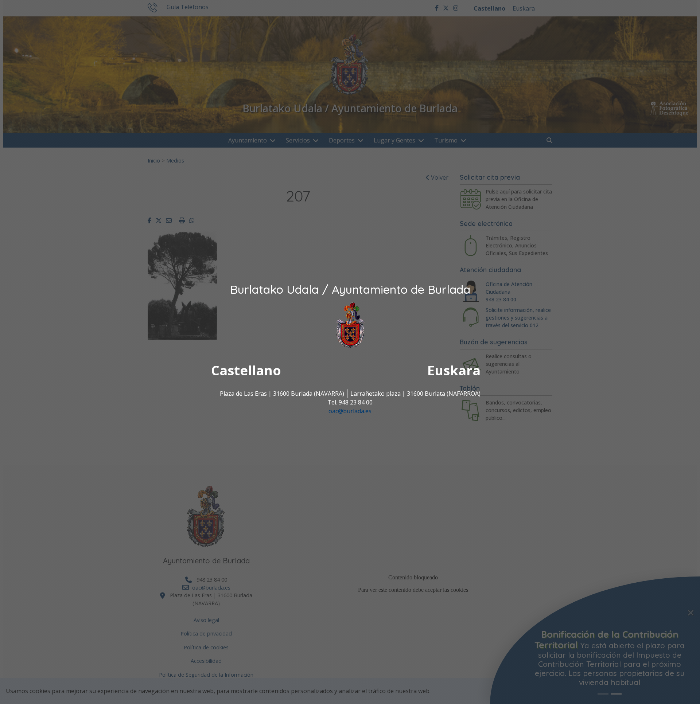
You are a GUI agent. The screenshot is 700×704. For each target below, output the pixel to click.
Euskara (454, 371)
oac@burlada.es (350, 411)
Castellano (246, 371)
